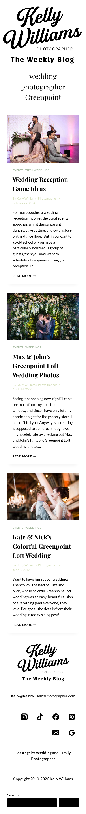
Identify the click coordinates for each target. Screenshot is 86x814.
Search (13, 795)
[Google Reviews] (72, 733)
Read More (24, 276)
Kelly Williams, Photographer (37, 198)
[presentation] (43, 139)
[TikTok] (40, 717)
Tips (28, 170)
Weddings (41, 170)
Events (18, 170)
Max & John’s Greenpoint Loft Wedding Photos (36, 365)
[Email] (56, 733)
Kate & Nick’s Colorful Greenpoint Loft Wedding (42, 546)
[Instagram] (24, 717)
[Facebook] (56, 717)
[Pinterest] (72, 717)
